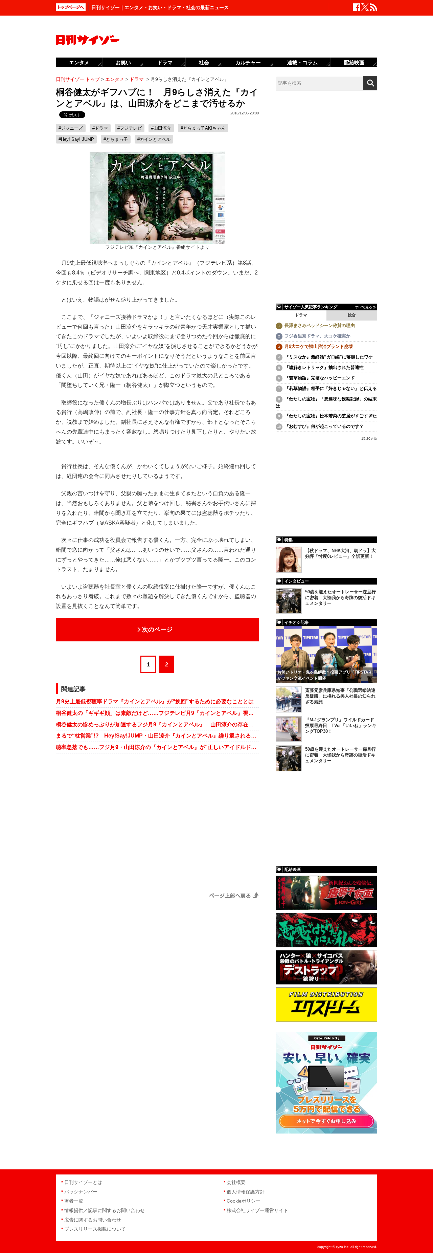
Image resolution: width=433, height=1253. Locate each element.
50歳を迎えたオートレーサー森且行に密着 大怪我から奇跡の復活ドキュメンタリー (340, 597)
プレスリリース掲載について (95, 1229)
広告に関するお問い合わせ (92, 1220)
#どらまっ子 (116, 139)
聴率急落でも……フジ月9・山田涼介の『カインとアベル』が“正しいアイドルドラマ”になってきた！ (157, 747)
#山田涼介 (161, 128)
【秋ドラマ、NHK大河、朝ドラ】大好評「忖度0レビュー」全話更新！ (340, 553)
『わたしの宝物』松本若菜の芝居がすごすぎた (330, 415)
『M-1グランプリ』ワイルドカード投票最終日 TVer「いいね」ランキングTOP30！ (340, 725)
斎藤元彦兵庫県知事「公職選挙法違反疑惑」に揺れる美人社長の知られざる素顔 (340, 696)
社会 (204, 62)
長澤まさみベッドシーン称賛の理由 (319, 325)
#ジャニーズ (71, 128)
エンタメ (79, 62)
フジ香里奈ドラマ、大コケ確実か (317, 335)
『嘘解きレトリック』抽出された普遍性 (324, 367)
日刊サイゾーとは (83, 1182)
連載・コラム (302, 62)
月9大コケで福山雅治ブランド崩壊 (318, 346)
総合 (352, 315)
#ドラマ (100, 128)
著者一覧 (73, 1201)
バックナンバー (80, 1191)
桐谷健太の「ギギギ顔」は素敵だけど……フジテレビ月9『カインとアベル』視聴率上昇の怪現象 (157, 713)
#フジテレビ (129, 128)
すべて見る (363, 307)
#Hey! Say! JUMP (76, 139)
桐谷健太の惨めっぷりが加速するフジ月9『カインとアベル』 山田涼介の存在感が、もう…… (157, 724)
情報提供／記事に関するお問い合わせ (104, 1210)
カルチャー (248, 62)
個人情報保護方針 (246, 1191)
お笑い (123, 62)
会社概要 (236, 1182)
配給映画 (354, 62)
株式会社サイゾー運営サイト (257, 1210)
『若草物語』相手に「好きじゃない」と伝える (330, 388)
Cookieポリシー (243, 1201)
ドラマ (301, 315)
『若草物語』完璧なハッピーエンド (319, 377)
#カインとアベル (153, 139)
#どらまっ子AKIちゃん (203, 128)
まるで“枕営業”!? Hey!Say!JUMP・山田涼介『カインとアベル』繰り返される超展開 (157, 736)
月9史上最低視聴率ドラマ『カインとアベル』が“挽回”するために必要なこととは (155, 701)
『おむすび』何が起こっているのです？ (324, 426)
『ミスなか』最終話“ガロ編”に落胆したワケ (328, 356)
